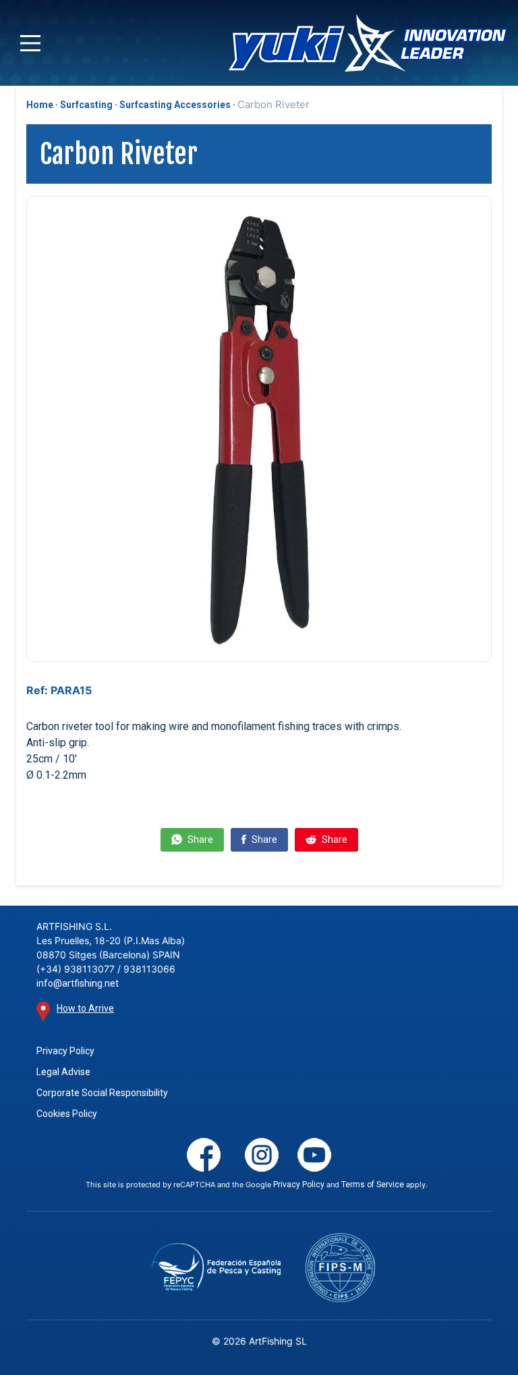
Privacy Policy (65, 1050)
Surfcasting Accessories (175, 104)
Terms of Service (372, 1184)
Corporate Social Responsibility (102, 1092)
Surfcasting (86, 104)
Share (199, 839)
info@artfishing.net (77, 983)
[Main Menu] (30, 43)
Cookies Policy (66, 1113)
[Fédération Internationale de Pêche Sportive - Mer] (340, 1267)
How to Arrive (85, 1008)
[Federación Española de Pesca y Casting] (216, 1267)
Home (39, 104)
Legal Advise (63, 1071)
